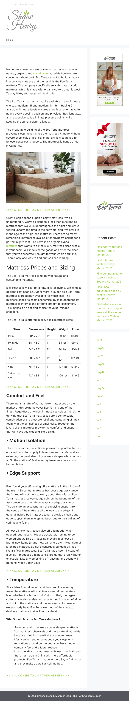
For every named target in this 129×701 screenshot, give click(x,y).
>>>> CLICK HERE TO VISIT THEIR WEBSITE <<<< (38, 209)
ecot (99, 340)
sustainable (40, 73)
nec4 (100, 396)
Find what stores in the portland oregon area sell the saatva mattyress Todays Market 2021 (109, 312)
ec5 (99, 380)
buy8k (100, 348)
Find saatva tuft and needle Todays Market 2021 (109, 250)
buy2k (100, 388)
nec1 (99, 436)
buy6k (100, 364)
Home (9, 39)
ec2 (99, 412)
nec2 (100, 356)
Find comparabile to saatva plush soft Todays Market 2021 (109, 277)
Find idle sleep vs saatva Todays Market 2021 (108, 264)
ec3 (99, 420)
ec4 (99, 428)
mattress (11, 245)
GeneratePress (92, 695)
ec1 (99, 404)
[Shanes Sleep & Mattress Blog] (22, 17)
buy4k (100, 372)
